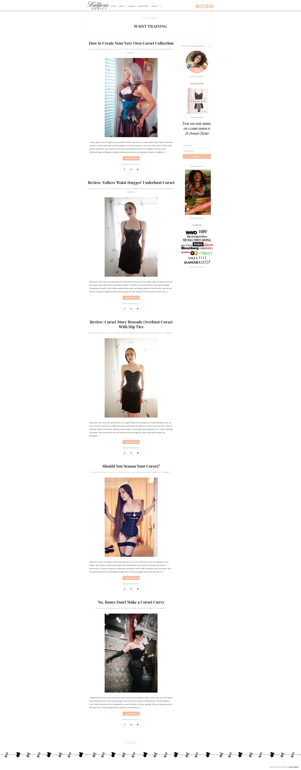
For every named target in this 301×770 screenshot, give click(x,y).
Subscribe (150, 57)
